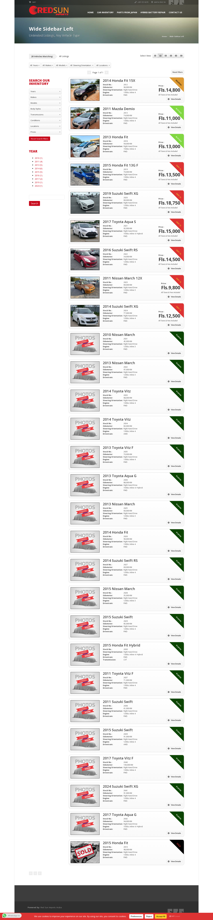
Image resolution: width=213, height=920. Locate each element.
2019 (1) (38, 182)
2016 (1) (38, 175)
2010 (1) (38, 158)
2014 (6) (38, 168)
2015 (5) (38, 172)
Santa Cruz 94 (159, 2)
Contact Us (175, 12)
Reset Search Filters (39, 138)
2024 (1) (38, 185)
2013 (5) (38, 165)
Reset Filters (178, 72)
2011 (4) (38, 161)
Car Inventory (105, 12)
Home (91, 12)
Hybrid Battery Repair (153, 12)
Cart (34, 2)
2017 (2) (38, 179)
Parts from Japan (127, 12)
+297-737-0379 (142, 2)
